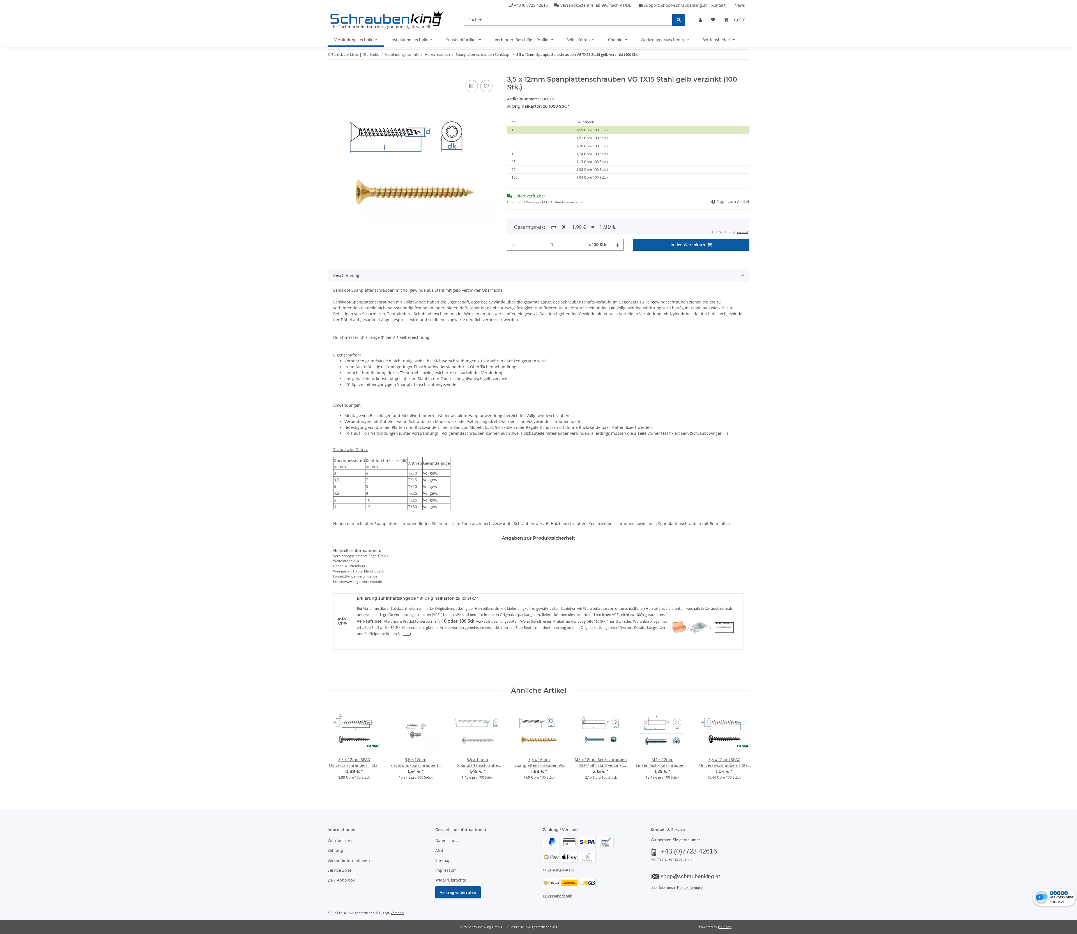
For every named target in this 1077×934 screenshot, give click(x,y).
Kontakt (718, 5)
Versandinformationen (349, 860)
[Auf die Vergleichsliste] (472, 86)
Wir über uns (340, 840)
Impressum (446, 870)
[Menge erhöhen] (617, 244)
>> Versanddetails (557, 895)
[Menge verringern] (513, 244)
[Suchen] (678, 20)
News (740, 5)
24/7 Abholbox (341, 880)
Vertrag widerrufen (458, 892)
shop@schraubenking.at (684, 5)
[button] (700, 19)
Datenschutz (447, 840)
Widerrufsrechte (450, 880)
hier (406, 633)
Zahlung (335, 850)
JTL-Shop (724, 926)
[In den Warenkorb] (332, 72)
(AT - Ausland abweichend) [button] (563, 202)
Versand (742, 232)
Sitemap (443, 860)
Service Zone (339, 870)
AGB (439, 850)
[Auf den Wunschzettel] (486, 86)
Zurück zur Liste (345, 54)
